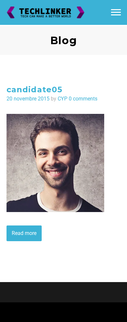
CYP (62, 99)
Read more (24, 233)
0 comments (83, 99)
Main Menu (116, 12)
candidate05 (35, 89)
